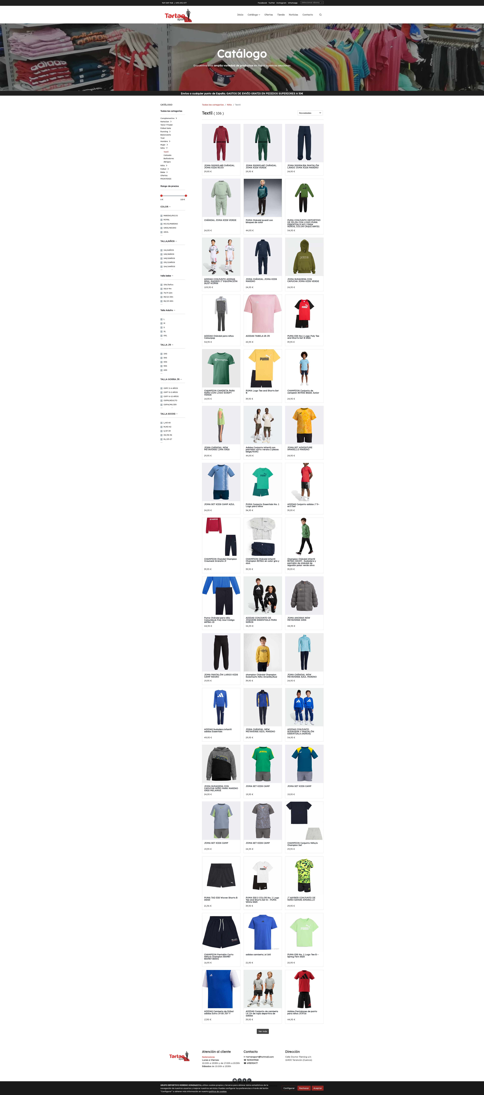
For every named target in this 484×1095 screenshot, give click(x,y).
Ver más (263, 1031)
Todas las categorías (213, 104)
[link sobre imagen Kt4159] (221, 314)
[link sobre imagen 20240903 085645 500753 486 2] (221, 425)
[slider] (161, 196)
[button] (254, 15)
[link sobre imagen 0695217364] (263, 198)
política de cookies (217, 1091)
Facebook (262, 3)
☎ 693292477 (251, 1063)
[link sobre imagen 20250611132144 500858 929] (304, 425)
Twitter (271, 3)
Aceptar (317, 1088)
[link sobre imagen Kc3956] (221, 257)
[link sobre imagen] (221, 596)
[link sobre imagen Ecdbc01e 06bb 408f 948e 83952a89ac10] (221, 537)
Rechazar (304, 1088)
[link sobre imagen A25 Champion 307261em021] (263, 537)
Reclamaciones (208, 1057)
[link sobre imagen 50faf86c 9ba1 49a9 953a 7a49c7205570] (304, 537)
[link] (176, 14)
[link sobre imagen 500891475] (304, 257)
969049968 (253, 1060)
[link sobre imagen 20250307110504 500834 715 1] (221, 482)
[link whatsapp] (249, 1080)
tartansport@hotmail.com (260, 1056)
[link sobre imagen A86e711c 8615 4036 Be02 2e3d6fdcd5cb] (263, 368)
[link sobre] (180, 1055)
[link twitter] (244, 1080)
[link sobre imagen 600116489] (221, 198)
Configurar (289, 1088)
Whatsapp (292, 3)
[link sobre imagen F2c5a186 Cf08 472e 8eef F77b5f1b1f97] (263, 425)
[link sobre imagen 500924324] (304, 143)
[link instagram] (240, 1080)
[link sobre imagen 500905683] (221, 143)
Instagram (281, 3)
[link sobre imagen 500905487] (263, 143)
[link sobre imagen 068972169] (304, 198)
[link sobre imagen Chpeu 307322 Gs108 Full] (221, 368)
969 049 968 (167, 3)
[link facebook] (235, 1080)
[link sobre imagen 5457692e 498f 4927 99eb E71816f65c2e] (304, 368)
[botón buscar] (320, 14)
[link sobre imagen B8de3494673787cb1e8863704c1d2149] (304, 314)
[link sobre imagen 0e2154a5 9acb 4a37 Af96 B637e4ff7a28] (263, 482)
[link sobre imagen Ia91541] (263, 314)
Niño (229, 104)
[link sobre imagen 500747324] (263, 257)
